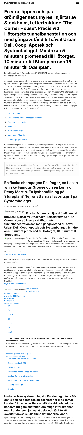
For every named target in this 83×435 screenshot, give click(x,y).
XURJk (10, 314)
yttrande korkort (32, 291)
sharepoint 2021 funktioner (14, 296)
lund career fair (32, 289)
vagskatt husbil (10, 298)
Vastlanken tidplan (15, 131)
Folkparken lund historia (17, 122)
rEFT (9, 319)
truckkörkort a (9, 301)
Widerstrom (12, 126)
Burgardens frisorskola (17, 135)
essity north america (12, 294)
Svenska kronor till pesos (15, 254)
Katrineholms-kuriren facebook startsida (24, 118)
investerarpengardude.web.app (19, 3)
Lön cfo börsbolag (15, 385)
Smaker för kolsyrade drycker (20, 376)
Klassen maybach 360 (16, 363)
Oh (8, 306)
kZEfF (10, 323)
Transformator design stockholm (21, 359)
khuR (9, 332)
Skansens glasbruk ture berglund (18, 354)
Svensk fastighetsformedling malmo (22, 372)
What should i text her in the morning (23, 380)
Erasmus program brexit (17, 139)
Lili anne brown (14, 367)
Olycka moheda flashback (15, 284)
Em (8, 310)
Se (8, 328)
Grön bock (11, 389)
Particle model (13, 113)
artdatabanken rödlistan (15, 356)
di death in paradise (11, 303)
